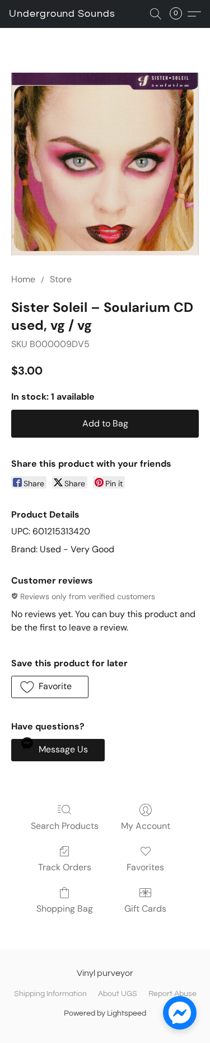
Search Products (65, 826)
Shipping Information (50, 994)
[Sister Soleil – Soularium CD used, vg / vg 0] (105, 164)
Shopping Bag (64, 908)
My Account (145, 826)
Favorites (145, 867)
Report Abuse (172, 994)
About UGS (117, 994)
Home (23, 279)
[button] (62, 14)
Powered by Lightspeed (105, 1013)
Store (61, 279)
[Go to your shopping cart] (179, 14)
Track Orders (64, 867)
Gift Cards (145, 908)
